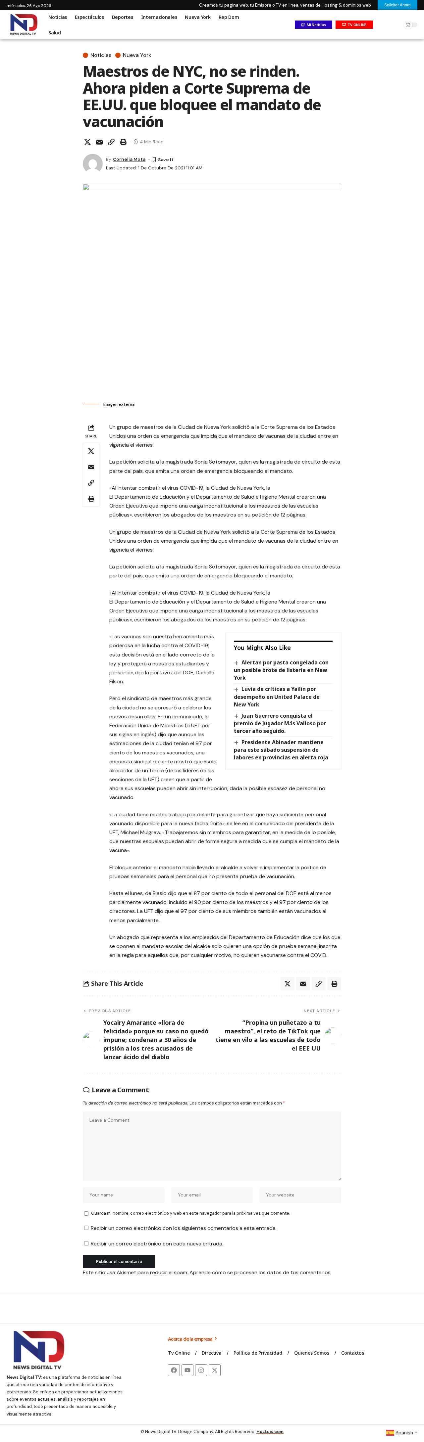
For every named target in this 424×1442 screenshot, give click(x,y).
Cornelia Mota (129, 159)
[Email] (99, 142)
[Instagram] (201, 1370)
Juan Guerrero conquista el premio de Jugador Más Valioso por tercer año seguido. (280, 723)
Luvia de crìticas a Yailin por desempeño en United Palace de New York (277, 696)
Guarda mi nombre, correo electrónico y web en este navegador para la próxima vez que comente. (190, 1213)
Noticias (100, 55)
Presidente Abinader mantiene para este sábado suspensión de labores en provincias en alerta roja (281, 750)
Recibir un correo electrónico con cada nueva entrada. (157, 1243)
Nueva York (137, 55)
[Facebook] (174, 1370)
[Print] (123, 142)
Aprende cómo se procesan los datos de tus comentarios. (260, 1272)
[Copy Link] (111, 142)
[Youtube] (187, 1370)
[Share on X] (87, 142)
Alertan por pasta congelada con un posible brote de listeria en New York (281, 670)
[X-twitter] (215, 1370)
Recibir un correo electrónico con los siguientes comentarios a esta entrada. (184, 1228)
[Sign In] (382, 25)
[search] (396, 25)
